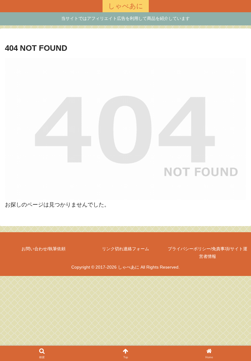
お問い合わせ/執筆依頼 (43, 248)
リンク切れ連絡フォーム (125, 248)
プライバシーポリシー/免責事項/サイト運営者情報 (207, 252)
